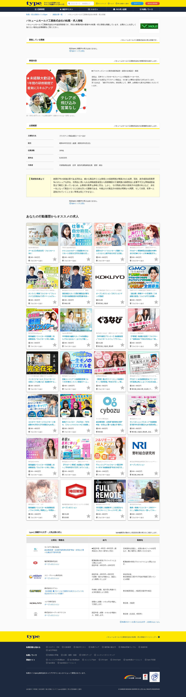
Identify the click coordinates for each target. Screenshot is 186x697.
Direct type (117, 660)
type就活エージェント (68, 663)
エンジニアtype (90, 660)
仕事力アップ (87, 655)
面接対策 (144, 647)
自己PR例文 (52, 650)
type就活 (51, 663)
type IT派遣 (151, 660)
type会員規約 (62, 689)
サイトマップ (102, 3)
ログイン (137, 3)
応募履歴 (67, 647)
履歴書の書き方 (110, 647)
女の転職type (75, 660)
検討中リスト (81, 647)
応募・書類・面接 (70, 655)
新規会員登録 (152, 3)
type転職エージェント (134, 660)
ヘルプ (112, 3)
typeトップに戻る (78, 51)
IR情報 (35, 689)
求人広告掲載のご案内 (74, 689)
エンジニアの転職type (56, 660)
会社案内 (29, 689)
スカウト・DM (53, 647)
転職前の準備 (53, 655)
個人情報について (51, 689)
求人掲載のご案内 (123, 3)
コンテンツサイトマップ (106, 655)
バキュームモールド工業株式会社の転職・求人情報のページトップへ (131, 637)
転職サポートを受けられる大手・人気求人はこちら (141, 622)
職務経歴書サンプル (128, 647)
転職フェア (95, 647)
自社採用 (41, 689)
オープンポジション (52, 564)
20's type (104, 660)
